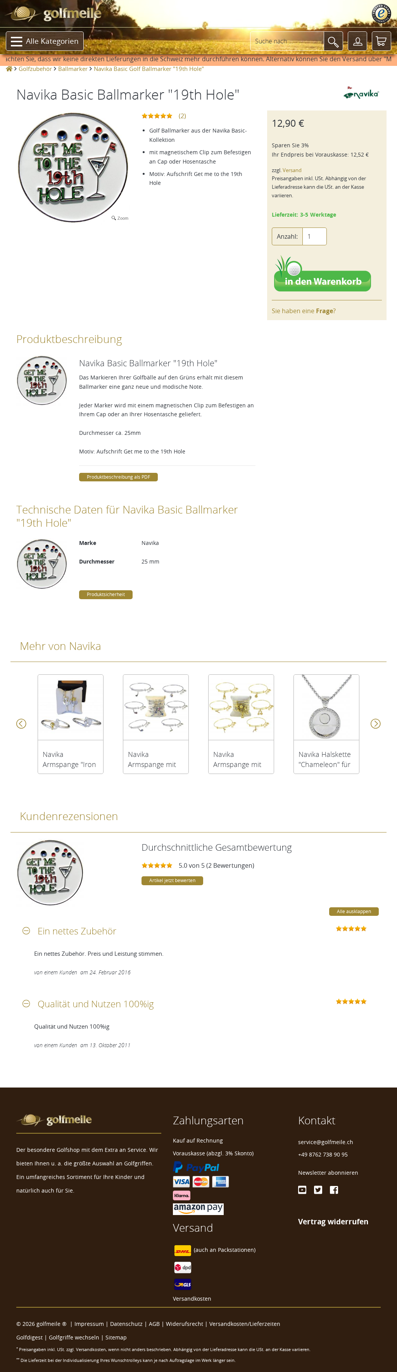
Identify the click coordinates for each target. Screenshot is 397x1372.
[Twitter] (318, 1189)
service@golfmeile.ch (325, 1142)
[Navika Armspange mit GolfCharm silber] (155, 707)
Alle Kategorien (52, 41)
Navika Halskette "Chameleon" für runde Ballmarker (326, 759)
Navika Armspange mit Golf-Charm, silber (152, 759)
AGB (154, 1323)
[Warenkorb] (381, 41)
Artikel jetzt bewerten (172, 880)
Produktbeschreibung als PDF (118, 477)
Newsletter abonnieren (328, 1172)
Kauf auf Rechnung (198, 1140)
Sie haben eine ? (304, 311)
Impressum (89, 1323)
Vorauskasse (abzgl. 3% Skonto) (213, 1153)
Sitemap (116, 1337)
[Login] (357, 41)
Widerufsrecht (184, 1323)
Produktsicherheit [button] (106, 594)
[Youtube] (302, 1189)
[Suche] (333, 41)
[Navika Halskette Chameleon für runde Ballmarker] (326, 707)
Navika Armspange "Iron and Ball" (69, 759)
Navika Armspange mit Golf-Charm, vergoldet (237, 759)
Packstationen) (236, 1249)
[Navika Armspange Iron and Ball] (70, 707)
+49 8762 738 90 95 (323, 1154)
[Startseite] (9, 68)
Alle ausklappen (354, 911)
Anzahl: (287, 236)
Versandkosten (192, 1298)
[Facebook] (334, 1189)
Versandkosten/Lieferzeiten (244, 1323)
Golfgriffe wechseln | (77, 1337)
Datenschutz (126, 1323)
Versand (292, 170)
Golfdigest (29, 1337)
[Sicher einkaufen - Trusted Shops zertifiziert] (381, 13)
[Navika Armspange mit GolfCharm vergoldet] (241, 707)
